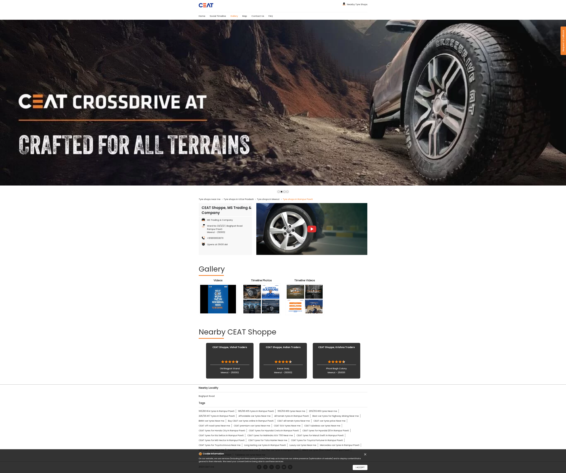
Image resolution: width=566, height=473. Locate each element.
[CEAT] (206, 5)
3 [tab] (284, 191)
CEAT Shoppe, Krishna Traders (336, 347)
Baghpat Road (207, 396)
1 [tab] (278, 191)
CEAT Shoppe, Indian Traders (283, 347)
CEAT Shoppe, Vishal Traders (229, 347)
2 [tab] (281, 191)
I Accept (360, 467)
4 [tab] (287, 191)
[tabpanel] (283, 102)
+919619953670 (215, 238)
